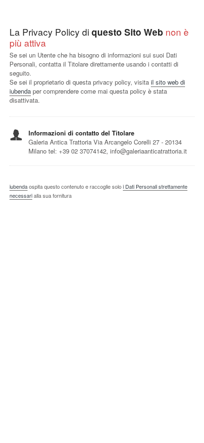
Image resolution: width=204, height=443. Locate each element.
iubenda (18, 186)
